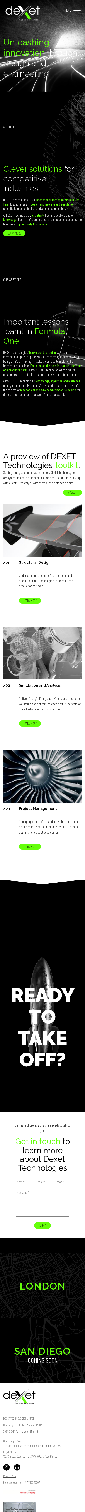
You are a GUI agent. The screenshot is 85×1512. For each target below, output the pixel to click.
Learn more (14, 233)
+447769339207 (32, 1482)
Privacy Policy (10, 1476)
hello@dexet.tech (12, 1482)
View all (72, 493)
